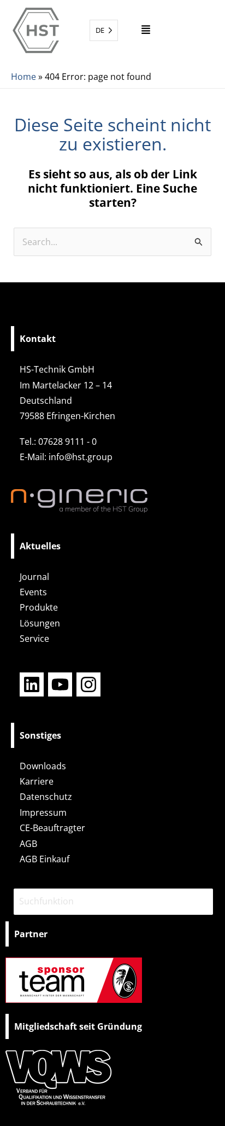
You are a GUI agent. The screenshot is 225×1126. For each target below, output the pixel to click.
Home (23, 77)
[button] (146, 30)
